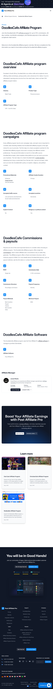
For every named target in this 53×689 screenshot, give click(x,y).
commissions (7, 252)
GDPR (34, 684)
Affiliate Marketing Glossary (9, 638)
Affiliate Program (43, 619)
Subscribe (48, 661)
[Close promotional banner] (51, 1)
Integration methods (9, 617)
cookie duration (39, 158)
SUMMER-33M (8, 6)
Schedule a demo (31, 433)
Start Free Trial (19, 433)
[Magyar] (12, 676)
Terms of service (24, 682)
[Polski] (20, 676)
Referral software (26, 640)
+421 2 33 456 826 (8, 659)
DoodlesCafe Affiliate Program (25, 16)
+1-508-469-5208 (8, 664)
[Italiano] (15, 676)
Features (9, 614)
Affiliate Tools (27, 642)
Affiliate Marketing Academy (9, 635)
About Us (44, 611)
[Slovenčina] (25, 676)
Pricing (9, 612)
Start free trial (21, 649)
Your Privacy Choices (34, 686)
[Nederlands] (17, 676)
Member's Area (26, 614)
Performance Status (26, 619)
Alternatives (9, 623)
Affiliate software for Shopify (26, 630)
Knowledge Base (26, 611)
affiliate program (24, 33)
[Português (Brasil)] (22, 676)
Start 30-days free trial (21, 566)
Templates (9, 632)
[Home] (2, 16)
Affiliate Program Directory (11, 16)
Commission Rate (34, 269)
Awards (43, 614)
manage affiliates (24, 424)
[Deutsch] (2, 676)
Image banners (9, 180)
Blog (9, 630)
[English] (5, 676)
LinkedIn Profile (26, 389)
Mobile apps (9, 620)
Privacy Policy (42, 682)
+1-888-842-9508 (8, 662)
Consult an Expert (31, 649)
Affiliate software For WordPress (26, 637)
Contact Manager (15, 389)
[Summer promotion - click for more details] (26, 4)
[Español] (7, 676)
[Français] (10, 676)
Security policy (33, 682)
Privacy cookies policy (26, 684)
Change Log (26, 616)
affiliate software (43, 341)
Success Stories (43, 616)
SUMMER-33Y (21, 6)
